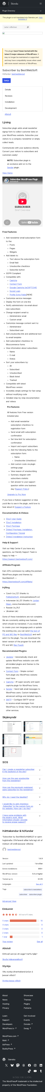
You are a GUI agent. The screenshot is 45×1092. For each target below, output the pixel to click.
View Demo (7, 173)
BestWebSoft (26, 634)
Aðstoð (8, 114)
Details (8, 89)
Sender (10, 167)
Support (5, 1020)
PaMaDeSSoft (12, 597)
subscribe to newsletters (33, 889)
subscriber (23, 894)
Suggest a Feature (23, 507)
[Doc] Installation (13, 522)
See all (40, 941)
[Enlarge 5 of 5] (18, 749)
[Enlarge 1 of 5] (18, 724)
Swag (27, 1028)
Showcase (28, 995)
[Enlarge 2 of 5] (39, 724)
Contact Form (16, 284)
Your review (7, 941)
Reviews (8, 96)
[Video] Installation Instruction (19, 537)
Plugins (27, 1004)
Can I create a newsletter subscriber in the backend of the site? (18, 770)
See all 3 (39, 884)
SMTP (9, 700)
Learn (4, 1016)
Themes (27, 1000)
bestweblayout (18, 74)
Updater (9, 657)
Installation (10, 102)
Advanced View (9, 901)
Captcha (13, 280)
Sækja (6, 80)
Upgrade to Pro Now (16, 494)
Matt (5, 1040)
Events (27, 1020)
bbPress (7, 1044)
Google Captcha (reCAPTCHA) (23, 287)
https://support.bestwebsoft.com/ (17, 559)
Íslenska (11, 1059)
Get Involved (29, 1016)
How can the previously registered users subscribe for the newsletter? (17, 788)
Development (11, 108)
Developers (7, 1024)
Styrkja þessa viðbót (11, 981)
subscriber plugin (35, 894)
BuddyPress (8, 1049)
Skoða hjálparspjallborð (12, 959)
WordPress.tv (9, 1028)
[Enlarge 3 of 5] (18, 737)
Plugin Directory (8, 11)
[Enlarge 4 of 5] (39, 737)
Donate (28, 1024)
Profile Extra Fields (18, 294)
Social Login (15, 291)
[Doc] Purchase (13, 526)
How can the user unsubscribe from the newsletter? (15, 779)
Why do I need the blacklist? (15, 797)
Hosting (5, 1004)
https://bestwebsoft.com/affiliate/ (17, 581)
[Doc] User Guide (13, 519)
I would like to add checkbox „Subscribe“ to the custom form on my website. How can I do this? (17, 806)
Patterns (27, 1008)
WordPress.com (10, 1036)
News (4, 1000)
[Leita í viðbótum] (27, 27)
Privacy (5, 1008)
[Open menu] (41, 3)
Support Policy (21, 489)
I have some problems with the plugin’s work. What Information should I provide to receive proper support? (14, 818)
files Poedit (19, 645)
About (5, 995)
